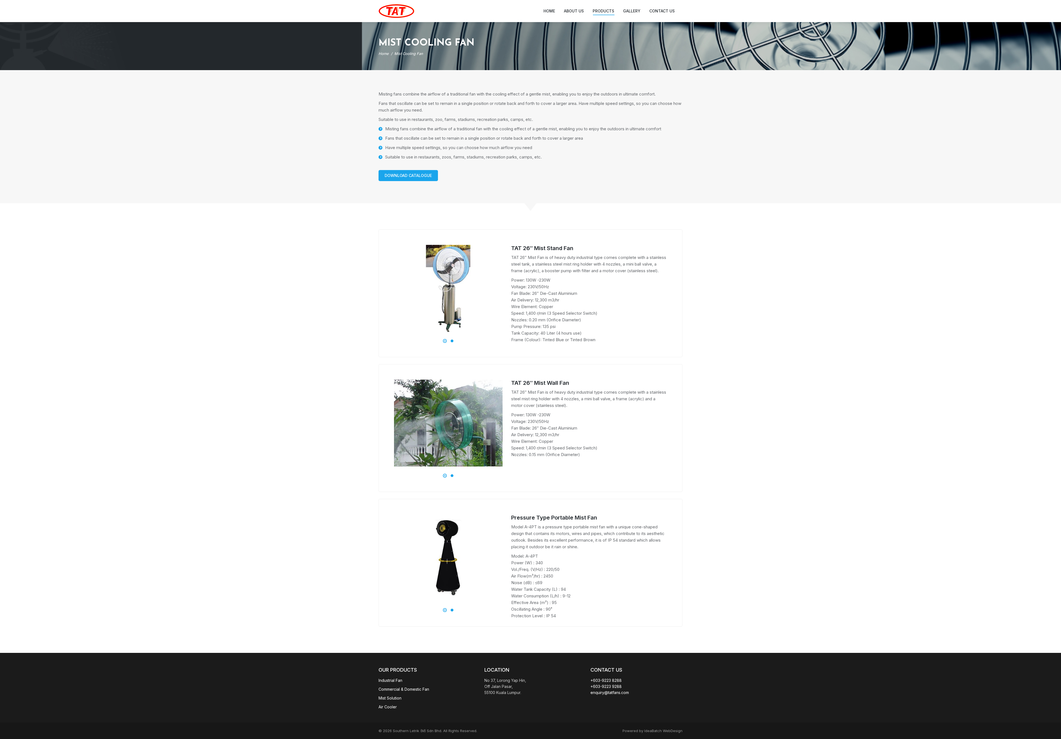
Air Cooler (388, 706)
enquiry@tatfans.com (609, 692)
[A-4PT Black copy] (448, 557)
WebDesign (672, 731)
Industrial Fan (390, 680)
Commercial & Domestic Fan (404, 689)
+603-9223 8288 (606, 680)
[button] (444, 341)
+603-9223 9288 (606, 686)
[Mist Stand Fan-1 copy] (448, 288)
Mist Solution (390, 698)
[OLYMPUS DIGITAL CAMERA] (448, 423)
